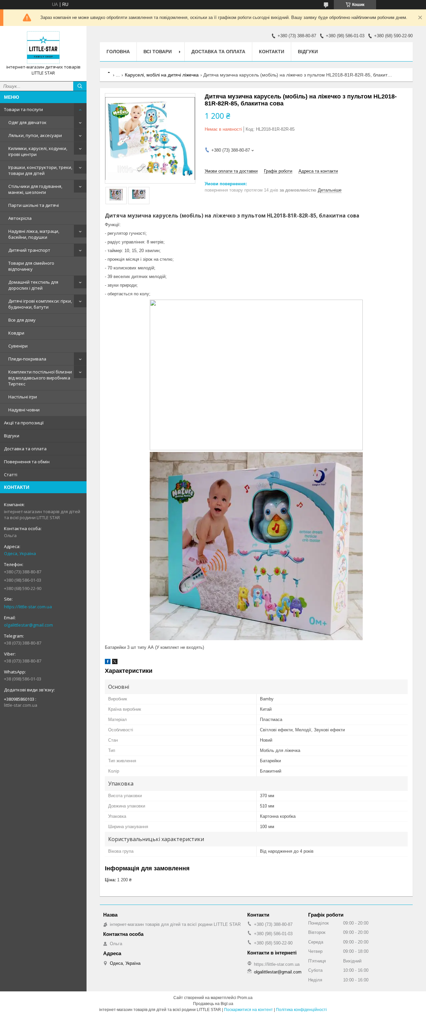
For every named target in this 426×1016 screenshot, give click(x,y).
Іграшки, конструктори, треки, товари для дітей (40, 170)
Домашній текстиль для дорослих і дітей (33, 285)
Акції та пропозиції (24, 423)
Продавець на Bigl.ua (213, 1003)
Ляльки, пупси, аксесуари (35, 135)
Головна (118, 51)
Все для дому (22, 320)
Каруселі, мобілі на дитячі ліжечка (162, 74)
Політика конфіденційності (301, 1009)
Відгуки (11, 436)
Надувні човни (24, 410)
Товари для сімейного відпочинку (31, 266)
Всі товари (157, 51)
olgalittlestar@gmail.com (28, 625)
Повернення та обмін (27, 462)
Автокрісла (20, 218)
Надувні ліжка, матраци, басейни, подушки (33, 234)
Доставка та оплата (25, 449)
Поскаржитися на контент (248, 1009)
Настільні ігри (22, 397)
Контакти (271, 51)
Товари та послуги (23, 109)
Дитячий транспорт (29, 250)
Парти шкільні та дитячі (33, 205)
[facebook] (107, 662)
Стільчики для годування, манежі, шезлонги (35, 189)
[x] (114, 662)
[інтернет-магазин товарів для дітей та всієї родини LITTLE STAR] (43, 47)
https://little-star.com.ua (28, 607)
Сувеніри (18, 346)
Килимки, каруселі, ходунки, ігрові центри (37, 151)
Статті (10, 475)
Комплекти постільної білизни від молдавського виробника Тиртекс (40, 378)
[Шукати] (80, 86)
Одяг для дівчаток (27, 122)
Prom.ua (245, 997)
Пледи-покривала (27, 359)
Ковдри (16, 333)
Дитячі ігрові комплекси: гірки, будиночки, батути (40, 304)
